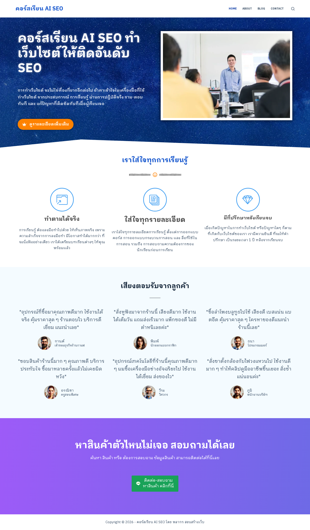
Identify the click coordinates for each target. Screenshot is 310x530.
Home (233, 9)
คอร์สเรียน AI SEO (39, 8)
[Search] (293, 8)
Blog (261, 9)
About (247, 9)
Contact (277, 9)
